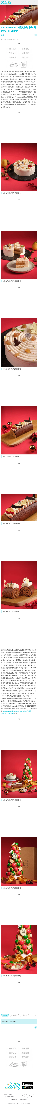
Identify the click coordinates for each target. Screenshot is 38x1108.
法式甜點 (24, 1015)
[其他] (35, 36)
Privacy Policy (23, 1099)
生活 (2, 35)
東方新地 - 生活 (5, 39)
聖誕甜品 (14, 1015)
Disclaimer (14, 1099)
